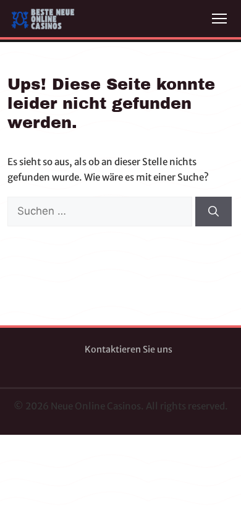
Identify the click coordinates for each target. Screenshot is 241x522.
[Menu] (219, 18)
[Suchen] (213, 211)
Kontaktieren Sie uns (128, 349)
